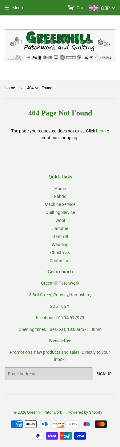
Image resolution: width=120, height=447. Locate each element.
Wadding (60, 244)
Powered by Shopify (85, 412)
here (100, 130)
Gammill (60, 236)
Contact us (60, 260)
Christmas (60, 252)
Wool (60, 220)
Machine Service (60, 204)
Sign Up (104, 374)
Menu (17, 7)
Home (10, 88)
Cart (80, 7)
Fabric (60, 196)
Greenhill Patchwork (44, 412)
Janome (60, 228)
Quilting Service (60, 212)
